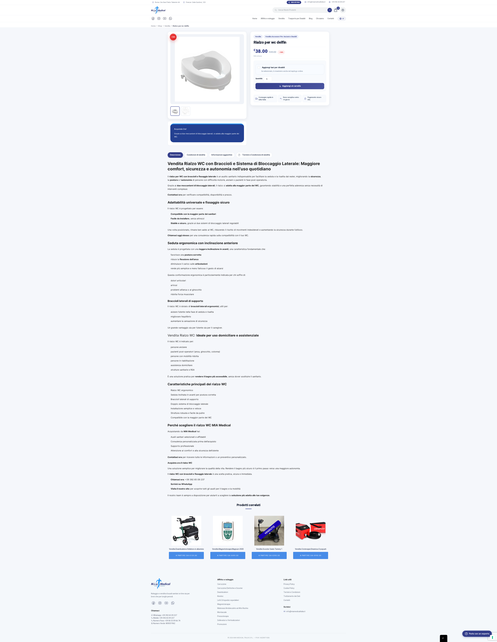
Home (254, 18)
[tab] (175, 155)
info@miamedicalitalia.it (316, 2)
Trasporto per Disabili (296, 18)
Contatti (330, 18)
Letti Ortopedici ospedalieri (228, 600)
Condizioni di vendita (196, 155)
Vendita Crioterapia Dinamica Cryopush (269, 549)
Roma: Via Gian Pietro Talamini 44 (167, 2)
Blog (310, 18)
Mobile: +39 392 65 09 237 (163, 618)
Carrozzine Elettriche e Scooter (230, 588)
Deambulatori (222, 592)
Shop (160, 26)
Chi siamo (320, 18)
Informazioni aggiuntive (221, 155)
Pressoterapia (223, 616)
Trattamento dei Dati (292, 596)
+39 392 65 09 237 (338, 2)
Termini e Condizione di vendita (256, 155)
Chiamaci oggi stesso (178, 235)
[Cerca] (329, 10)
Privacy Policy (289, 584)
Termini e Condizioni (292, 592)
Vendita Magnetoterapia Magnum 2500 (186, 549)
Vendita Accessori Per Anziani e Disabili (281, 36)
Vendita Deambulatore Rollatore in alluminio (310, 549)
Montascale (222, 612)
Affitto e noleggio (268, 18)
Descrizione (175, 155)
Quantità (258, 78)
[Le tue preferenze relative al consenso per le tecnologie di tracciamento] (492, 637)
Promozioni (222, 624)
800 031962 (295, 2)
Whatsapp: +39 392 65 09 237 (165, 615)
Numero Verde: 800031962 (164, 623)
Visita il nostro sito (180, 488)
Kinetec (220, 596)
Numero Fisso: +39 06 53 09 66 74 (166, 620)
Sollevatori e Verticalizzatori (228, 620)
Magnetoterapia (223, 604)
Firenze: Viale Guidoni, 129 (195, 2)
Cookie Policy (289, 588)
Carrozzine (221, 584)
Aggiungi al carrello (291, 86)
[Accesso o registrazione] (343, 10)
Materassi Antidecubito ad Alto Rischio (232, 608)
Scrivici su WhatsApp (181, 484)
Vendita (281, 18)
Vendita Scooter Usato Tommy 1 (228, 549)
